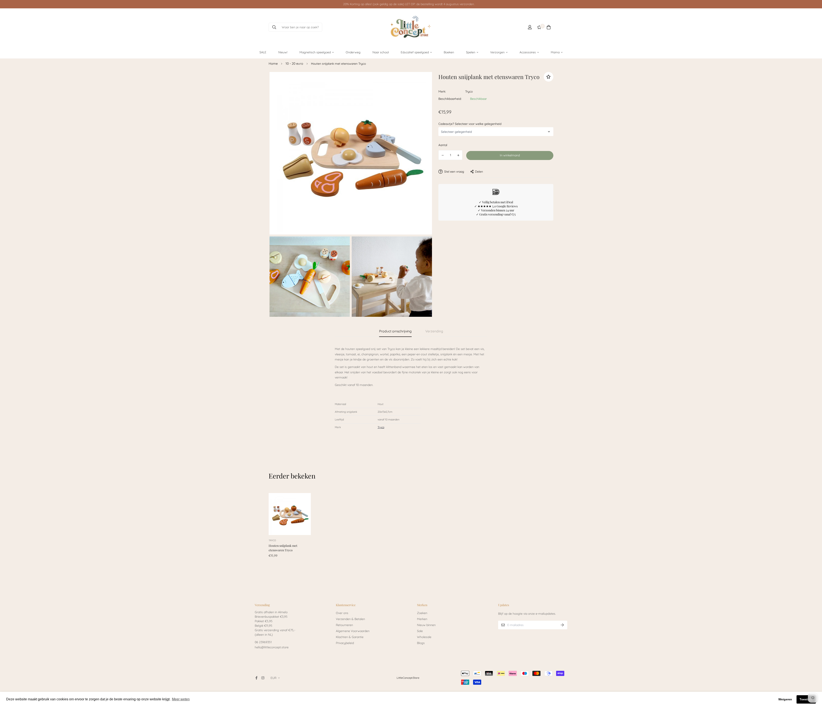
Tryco (469, 91)
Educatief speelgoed (415, 52)
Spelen (470, 52)
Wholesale (424, 637)
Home (273, 63)
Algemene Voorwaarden (352, 631)
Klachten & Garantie (349, 637)
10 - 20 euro (294, 63)
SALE (262, 52)
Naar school (380, 52)
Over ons (342, 613)
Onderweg (353, 52)
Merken (422, 619)
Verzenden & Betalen (350, 619)
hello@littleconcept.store (272, 647)
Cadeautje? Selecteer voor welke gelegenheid (469, 124)
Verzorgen (497, 52)
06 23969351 (263, 642)
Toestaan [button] (806, 699)
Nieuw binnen (426, 625)
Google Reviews (507, 206)
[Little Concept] (411, 27)
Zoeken (422, 613)
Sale (420, 631)
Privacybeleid (345, 643)
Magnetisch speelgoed (315, 52)
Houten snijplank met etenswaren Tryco (283, 548)
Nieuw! (282, 52)
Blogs (421, 643)
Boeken (449, 52)
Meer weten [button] (181, 699)
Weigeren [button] (785, 699)
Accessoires (528, 52)
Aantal (442, 145)
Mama (555, 52)
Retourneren (344, 625)
